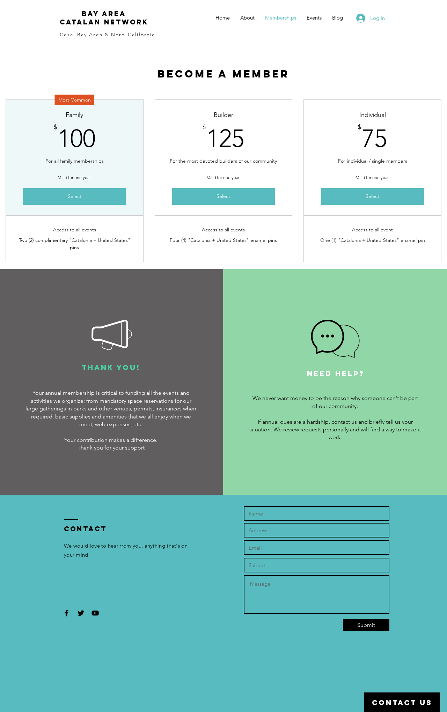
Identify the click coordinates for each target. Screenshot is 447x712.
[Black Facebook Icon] (66, 613)
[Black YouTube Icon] (95, 613)
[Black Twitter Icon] (80, 613)
